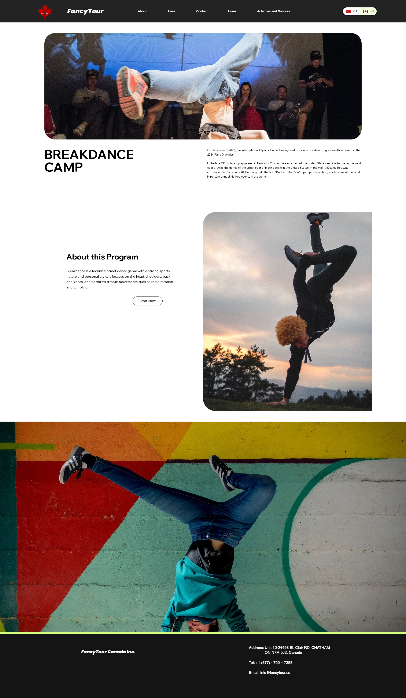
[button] (148, 301)
